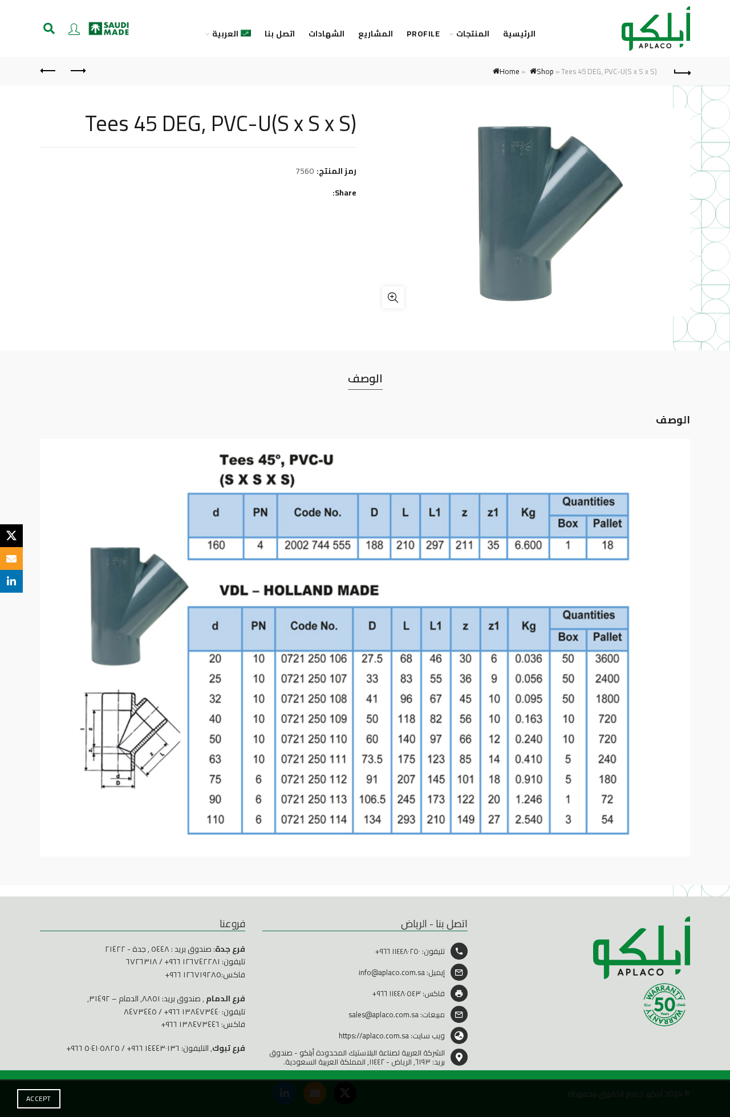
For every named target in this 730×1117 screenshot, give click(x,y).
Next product (48, 71)
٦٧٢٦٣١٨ (141, 961)
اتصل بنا (280, 34)
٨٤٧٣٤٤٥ (140, 1011)
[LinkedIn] (11, 581)
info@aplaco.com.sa (392, 972)
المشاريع (375, 34)
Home (510, 71)
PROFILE (423, 34)
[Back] (681, 71)
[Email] (11, 558)
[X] (11, 535)
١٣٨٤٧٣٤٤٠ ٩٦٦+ (192, 1011)
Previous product (77, 71)
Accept (38, 1098)
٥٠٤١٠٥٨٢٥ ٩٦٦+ (93, 1048)
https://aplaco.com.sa (374, 1035)
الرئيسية (519, 34)
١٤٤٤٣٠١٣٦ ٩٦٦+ (153, 1048)
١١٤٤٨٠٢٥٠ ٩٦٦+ (397, 951)
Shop (545, 71)
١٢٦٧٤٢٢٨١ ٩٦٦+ (192, 961)
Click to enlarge (393, 297)
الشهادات (326, 34)
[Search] (49, 28)
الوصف (365, 378)
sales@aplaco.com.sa (383, 1014)
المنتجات (472, 34)
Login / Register (74, 28)
